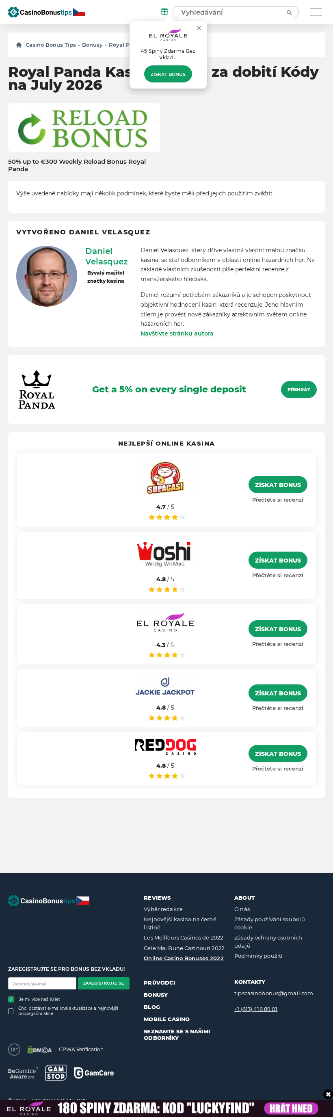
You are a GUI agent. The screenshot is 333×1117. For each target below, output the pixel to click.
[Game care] (94, 1073)
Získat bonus (168, 74)
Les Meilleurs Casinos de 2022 (183, 937)
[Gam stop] (56, 1073)
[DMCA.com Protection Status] (39, 1050)
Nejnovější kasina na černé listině (180, 923)
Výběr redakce (163, 909)
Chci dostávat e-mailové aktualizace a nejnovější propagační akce (68, 1011)
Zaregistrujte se (103, 983)
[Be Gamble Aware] (23, 1073)
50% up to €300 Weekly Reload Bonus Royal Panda (77, 165)
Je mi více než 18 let (39, 999)
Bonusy (92, 44)
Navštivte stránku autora (177, 333)
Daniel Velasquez (106, 256)
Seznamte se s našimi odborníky (177, 1034)
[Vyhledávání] (289, 12)
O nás (242, 909)
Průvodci (159, 982)
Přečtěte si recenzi (277, 499)
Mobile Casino (167, 1019)
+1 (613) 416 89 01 (255, 1009)
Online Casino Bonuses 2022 (183, 958)
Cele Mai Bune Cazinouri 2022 (184, 948)
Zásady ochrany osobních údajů (268, 941)
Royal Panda (126, 44)
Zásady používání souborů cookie (269, 923)
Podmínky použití (258, 955)
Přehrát (299, 389)
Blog (152, 1007)
